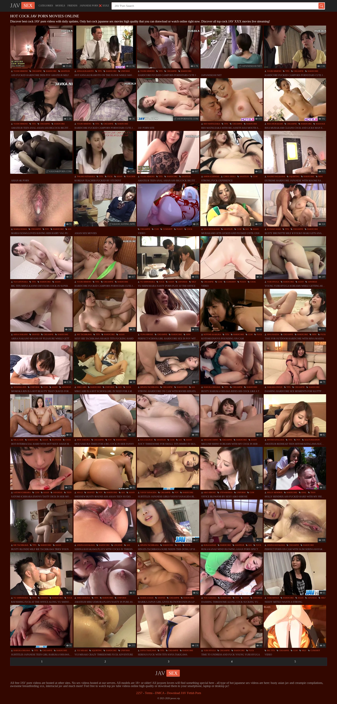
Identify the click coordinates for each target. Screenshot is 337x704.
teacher (130, 176)
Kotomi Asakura (212, 334)
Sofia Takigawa (148, 650)
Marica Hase (146, 598)
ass (69, 229)
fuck (110, 176)
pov (46, 229)
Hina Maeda (272, 334)
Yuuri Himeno (20, 71)
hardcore (51, 71)
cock (189, 229)
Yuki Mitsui (272, 598)
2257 (139, 693)
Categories (46, 5)
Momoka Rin (19, 387)
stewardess (225, 492)
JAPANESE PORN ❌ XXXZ (94, 5)
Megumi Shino (210, 440)
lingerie (117, 545)
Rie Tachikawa (84, 334)
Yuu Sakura (209, 598)
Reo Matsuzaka (211, 124)
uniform (125, 71)
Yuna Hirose (146, 334)
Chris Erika (229, 176)
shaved (35, 334)
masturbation (312, 440)
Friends (72, 5)
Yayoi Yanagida (148, 492)
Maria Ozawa (20, 229)
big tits (270, 650)
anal (303, 492)
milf (193, 282)
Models (60, 5)
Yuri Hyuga (272, 282)
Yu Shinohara (147, 282)
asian (119, 176)
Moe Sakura (83, 440)
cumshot (167, 229)
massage (320, 124)
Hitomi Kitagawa (275, 440)
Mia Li (79, 492)
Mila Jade (18, 440)
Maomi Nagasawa (275, 176)
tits (99, 71)
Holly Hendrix (274, 492)
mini (320, 176)
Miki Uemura (83, 598)
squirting (294, 176)
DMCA (159, 693)
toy (237, 598)
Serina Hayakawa (85, 545)
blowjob (56, 440)
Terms (149, 693)
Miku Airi (81, 387)
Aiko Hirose (209, 492)
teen (68, 492)
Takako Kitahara (85, 176)
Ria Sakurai (146, 440)
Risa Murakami (274, 124)
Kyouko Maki (273, 229)
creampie (36, 71)
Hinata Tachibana (149, 387)
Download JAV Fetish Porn (184, 693)
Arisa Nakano (20, 334)
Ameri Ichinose (211, 176)
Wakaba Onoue (274, 387)
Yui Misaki (82, 650)
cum (254, 176)
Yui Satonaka (20, 282)
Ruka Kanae (209, 545)
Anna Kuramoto (85, 71)
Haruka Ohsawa (211, 387)
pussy (179, 229)
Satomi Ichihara (22, 492)
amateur (65, 71)
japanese (182, 282)
